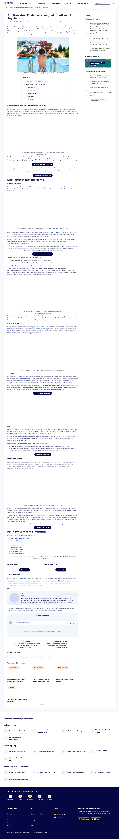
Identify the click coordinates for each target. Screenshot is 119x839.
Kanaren (42, 656)
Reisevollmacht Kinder (16, 549)
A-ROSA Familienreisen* (42, 393)
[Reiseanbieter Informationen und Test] (98, 67)
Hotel (9, 113)
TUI (8, 234)
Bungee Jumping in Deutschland (16, 738)
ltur (49, 656)
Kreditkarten (56, 3)
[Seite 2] (43, 704)
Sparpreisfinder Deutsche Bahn (18, 759)
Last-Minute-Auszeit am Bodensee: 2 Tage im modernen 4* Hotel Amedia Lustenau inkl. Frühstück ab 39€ (100, 25)
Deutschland (36, 161)
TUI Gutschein (23, 578)
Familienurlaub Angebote (42, 175)
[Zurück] (71, 663)
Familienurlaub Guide (42, 527)
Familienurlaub (59, 172)
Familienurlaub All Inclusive (42, 254)
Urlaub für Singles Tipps (46, 772)
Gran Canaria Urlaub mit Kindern (19, 538)
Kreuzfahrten (31, 90)
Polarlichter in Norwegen (75, 731)
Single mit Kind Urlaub (16, 551)
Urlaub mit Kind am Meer (17, 543)
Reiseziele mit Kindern (16, 547)
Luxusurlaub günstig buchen (19, 779)
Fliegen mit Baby (15, 541)
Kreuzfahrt (10, 331)
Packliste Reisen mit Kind (17, 553)
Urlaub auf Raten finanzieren (101, 752)
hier (33, 512)
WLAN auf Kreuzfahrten (17, 752)
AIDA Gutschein (18, 440)
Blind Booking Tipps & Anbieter (102, 731)
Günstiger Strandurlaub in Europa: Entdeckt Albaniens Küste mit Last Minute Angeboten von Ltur (100, 94)
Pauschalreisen (31, 87)
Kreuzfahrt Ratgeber (102, 772)
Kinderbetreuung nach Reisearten (34, 84)
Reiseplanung (83, 3)
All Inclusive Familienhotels (62, 187)
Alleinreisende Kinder (16, 545)
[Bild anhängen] (70, 623)
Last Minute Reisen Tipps (46, 752)
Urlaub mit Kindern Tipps (75, 772)
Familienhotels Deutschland (43, 164)
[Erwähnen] (74, 623)
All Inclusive (12, 656)
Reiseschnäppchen (25, 3)
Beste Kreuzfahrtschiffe (17, 731)
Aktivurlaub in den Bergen (41, 329)
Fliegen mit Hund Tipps (17, 772)
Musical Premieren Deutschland (44, 731)
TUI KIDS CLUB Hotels (54, 232)
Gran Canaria (23, 656)
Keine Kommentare (73, 22)
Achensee (59, 515)
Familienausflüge (25, 379)
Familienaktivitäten (61, 318)
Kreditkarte (61, 570)
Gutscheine (68, 3)
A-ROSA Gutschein (55, 389)
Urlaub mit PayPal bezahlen (76, 752)
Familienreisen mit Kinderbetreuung (35, 81)
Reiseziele (41, 3)
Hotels (71, 168)
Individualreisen (31, 93)
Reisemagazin (11, 7)
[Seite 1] (41, 704)
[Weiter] (76, 663)
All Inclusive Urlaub (20, 248)
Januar (33, 656)
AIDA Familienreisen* (42, 454)
